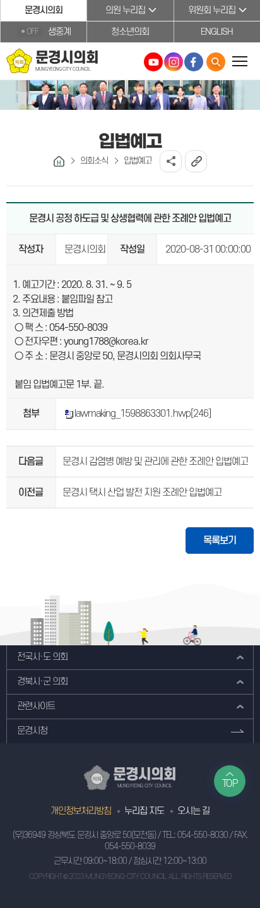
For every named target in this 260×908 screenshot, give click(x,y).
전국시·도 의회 (42, 657)
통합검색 (216, 61)
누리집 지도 (144, 811)
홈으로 (59, 161)
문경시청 (32, 731)
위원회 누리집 (211, 10)
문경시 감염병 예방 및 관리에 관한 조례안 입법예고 (155, 461)
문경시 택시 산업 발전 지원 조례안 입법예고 (142, 492)
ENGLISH (217, 32)
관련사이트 (36, 706)
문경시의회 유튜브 (153, 61)
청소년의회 (130, 32)
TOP (230, 783)
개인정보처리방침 (80, 811)
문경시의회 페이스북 (193, 61)
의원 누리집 (125, 10)
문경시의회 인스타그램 (173, 61)
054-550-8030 (202, 835)
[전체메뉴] (239, 61)
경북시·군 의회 (42, 681)
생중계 (49, 32)
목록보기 (219, 540)
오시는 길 (193, 811)
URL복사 (196, 161)
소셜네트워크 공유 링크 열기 (171, 161)
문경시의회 (43, 10)
